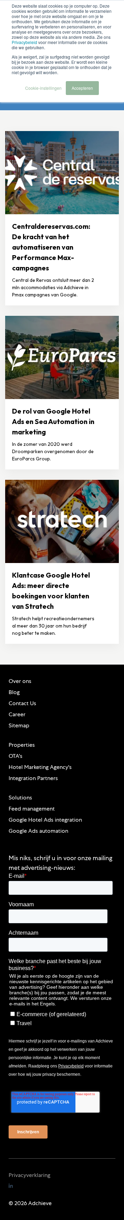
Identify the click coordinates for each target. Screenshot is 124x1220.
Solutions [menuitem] (20, 797)
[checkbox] (61, 1018)
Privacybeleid (24, 42)
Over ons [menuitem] (20, 681)
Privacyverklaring (29, 1175)
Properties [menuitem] (22, 745)
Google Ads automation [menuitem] (38, 830)
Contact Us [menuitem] (22, 703)
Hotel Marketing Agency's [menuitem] (40, 767)
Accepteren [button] (82, 88)
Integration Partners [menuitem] (33, 778)
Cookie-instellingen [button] (43, 88)
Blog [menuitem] (14, 692)
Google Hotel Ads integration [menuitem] (45, 819)
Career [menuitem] (17, 714)
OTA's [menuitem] (15, 756)
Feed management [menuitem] (32, 808)
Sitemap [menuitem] (19, 725)
